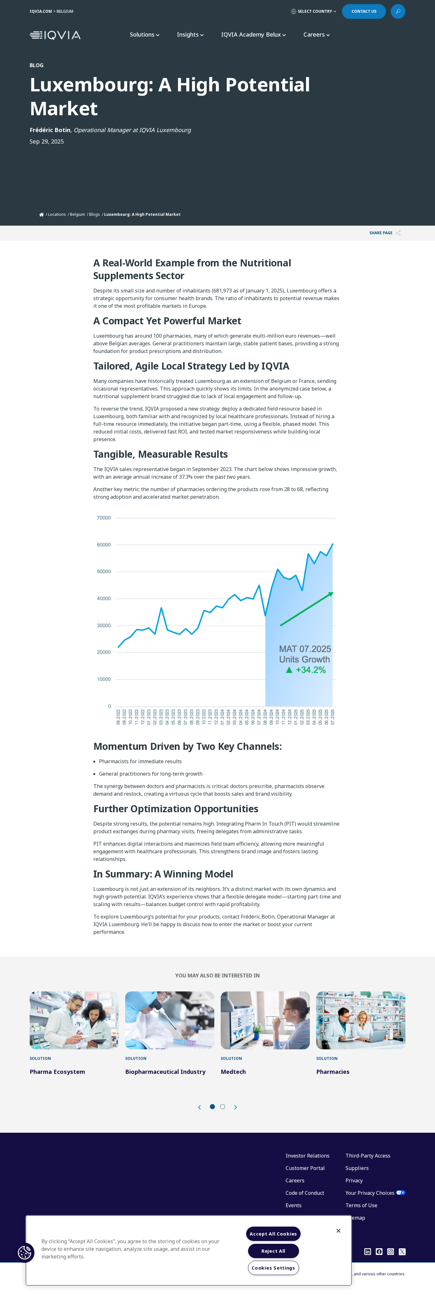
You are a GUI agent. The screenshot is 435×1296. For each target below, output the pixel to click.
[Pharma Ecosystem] (74, 1020)
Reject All (273, 1251)
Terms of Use (361, 1205)
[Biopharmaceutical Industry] (169, 1020)
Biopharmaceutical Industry (165, 1071)
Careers (295, 1180)
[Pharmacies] (360, 1020)
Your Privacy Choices (370, 1192)
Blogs (94, 214)
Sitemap (355, 1217)
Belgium (77, 214)
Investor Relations (308, 1155)
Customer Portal (305, 1168)
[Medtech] (265, 1020)
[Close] (339, 1231)
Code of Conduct (305, 1192)
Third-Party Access (368, 1155)
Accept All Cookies (273, 1234)
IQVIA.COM (41, 11)
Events (294, 1205)
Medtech (233, 1071)
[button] (202, 1107)
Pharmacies (333, 1071)
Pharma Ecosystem (57, 1071)
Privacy (354, 1180)
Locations (57, 214)
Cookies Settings (273, 1268)
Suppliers (357, 1168)
